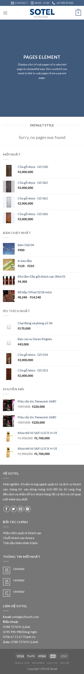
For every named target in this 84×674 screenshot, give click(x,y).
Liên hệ (64, 662)
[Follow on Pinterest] (27, 509)
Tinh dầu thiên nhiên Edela (20, 543)
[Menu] (5, 13)
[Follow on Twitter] (13, 509)
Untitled (18, 569)
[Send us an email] (20, 509)
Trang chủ (22, 662)
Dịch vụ (52, 662)
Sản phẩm (38, 662)
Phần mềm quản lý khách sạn (22, 533)
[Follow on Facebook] (6, 509)
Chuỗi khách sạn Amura (18, 538)
